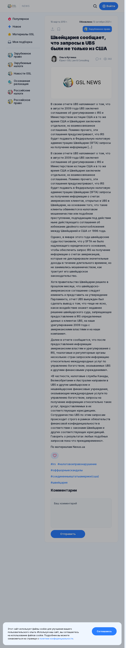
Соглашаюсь (104, 631)
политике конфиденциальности (56, 638)
